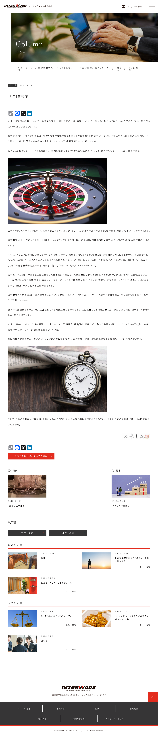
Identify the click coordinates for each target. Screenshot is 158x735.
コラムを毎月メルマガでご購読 (31, 456)
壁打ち (44, 640)
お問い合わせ (135, 6)
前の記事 (12, 470)
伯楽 (43, 558)
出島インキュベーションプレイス (56, 582)
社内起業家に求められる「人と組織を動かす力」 (132, 560)
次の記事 (116, 470)
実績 (97, 708)
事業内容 (61, 708)
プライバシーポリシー (116, 719)
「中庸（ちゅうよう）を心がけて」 (56, 616)
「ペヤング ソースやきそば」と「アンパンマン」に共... (132, 618)
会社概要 (134, 708)
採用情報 (42, 719)
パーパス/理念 (24, 708)
